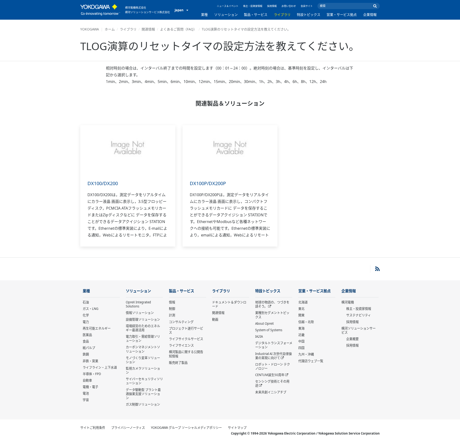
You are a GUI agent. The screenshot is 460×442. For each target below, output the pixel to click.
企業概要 (352, 339)
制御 (172, 308)
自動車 (87, 380)
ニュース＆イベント (227, 6)
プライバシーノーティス (128, 427)
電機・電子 (90, 387)
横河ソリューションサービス (358, 330)
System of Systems (268, 330)
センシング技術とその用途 (272, 383)
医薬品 (87, 335)
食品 (86, 341)
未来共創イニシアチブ (270, 392)
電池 (86, 393)
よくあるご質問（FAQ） (178, 29)
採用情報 (272, 6)
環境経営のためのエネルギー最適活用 (143, 328)
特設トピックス (308, 14)
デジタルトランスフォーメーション (273, 345)
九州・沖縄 (306, 354)
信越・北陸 (306, 322)
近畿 (301, 335)
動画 (215, 319)
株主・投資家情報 (252, 6)
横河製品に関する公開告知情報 (186, 354)
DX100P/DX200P (208, 183)
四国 (301, 348)
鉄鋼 (86, 354)
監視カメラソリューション (143, 370)
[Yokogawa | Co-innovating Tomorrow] (100, 10)
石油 (86, 302)
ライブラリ (282, 14)
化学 (86, 315)
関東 (301, 315)
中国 (301, 341)
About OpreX (264, 323)
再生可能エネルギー (97, 328)
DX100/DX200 (102, 183)
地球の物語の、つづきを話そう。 (272, 304)
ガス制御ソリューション (143, 404)
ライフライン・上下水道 (100, 367)
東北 (301, 308)
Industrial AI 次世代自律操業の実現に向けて (273, 356)
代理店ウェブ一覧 (310, 361)
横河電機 (347, 302)
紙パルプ (89, 348)
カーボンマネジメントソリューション (143, 349)
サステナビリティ (358, 315)
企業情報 (370, 14)
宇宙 (86, 400)
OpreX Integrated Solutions (138, 304)
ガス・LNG (90, 308)
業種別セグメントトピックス (272, 315)
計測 (172, 315)
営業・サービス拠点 (342, 14)
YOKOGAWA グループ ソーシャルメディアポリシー (186, 427)
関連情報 (148, 29)
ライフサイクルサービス (186, 339)
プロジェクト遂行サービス (186, 330)
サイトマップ (237, 427)
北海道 (303, 302)
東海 (301, 328)
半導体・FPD (92, 374)
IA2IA (259, 336)
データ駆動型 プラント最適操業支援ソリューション (143, 394)
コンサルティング (181, 322)
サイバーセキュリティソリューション (144, 381)
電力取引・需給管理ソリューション (143, 338)
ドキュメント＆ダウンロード (229, 304)
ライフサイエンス (181, 345)
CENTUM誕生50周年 (269, 375)
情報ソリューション (140, 313)
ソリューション (226, 14)
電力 (86, 322)
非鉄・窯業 (90, 361)
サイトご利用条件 (92, 427)
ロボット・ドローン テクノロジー (272, 366)
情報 (172, 302)
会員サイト (307, 6)
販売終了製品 (178, 362)
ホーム (110, 29)
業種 (204, 14)
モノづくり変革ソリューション (143, 360)
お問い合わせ (289, 6)
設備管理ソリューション (143, 319)
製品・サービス (255, 14)
